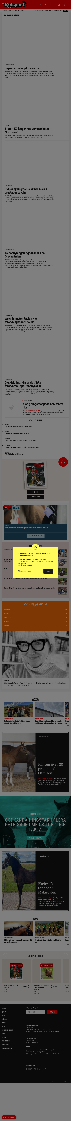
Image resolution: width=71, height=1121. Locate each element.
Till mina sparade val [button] (24, 571)
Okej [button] (48, 571)
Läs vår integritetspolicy (25, 565)
